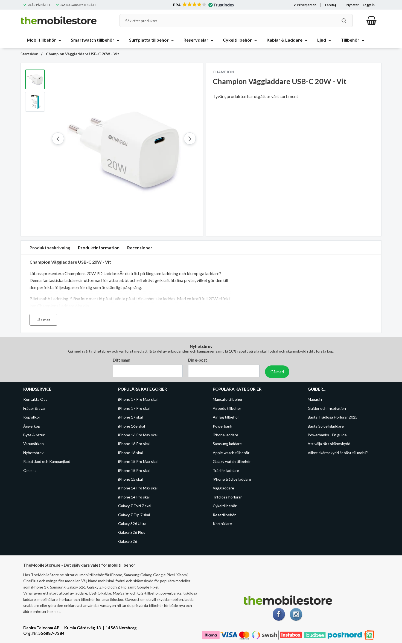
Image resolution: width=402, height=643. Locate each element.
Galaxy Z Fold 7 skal (134, 506)
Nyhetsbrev (33, 452)
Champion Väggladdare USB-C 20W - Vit (82, 53)
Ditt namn (121, 360)
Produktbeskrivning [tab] (50, 247)
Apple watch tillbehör (231, 452)
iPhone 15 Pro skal (134, 470)
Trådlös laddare (226, 470)
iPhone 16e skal (131, 426)
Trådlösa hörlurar (227, 497)
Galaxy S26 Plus (131, 532)
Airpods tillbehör (227, 408)
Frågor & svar (34, 408)
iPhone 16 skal (130, 452)
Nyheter (352, 5)
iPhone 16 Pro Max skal (138, 434)
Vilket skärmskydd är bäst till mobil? (338, 452)
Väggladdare (223, 488)
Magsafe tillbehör (228, 399)
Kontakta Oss (35, 399)
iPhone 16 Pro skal (134, 444)
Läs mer (43, 319)
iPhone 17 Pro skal (134, 408)
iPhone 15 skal (130, 479)
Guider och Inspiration (327, 408)
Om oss (29, 470)
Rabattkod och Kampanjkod (46, 461)
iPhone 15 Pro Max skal (138, 461)
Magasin (315, 399)
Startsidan (29, 53)
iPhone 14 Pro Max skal (138, 488)
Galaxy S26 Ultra (132, 523)
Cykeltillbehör (225, 506)
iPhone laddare (225, 434)
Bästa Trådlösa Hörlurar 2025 (332, 417)
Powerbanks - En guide (327, 434)
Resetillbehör (224, 514)
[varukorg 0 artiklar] (371, 20)
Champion (223, 72)
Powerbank (222, 426)
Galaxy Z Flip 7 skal (134, 514)
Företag (330, 5)
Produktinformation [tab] (99, 247)
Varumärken (33, 444)
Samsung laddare (227, 444)
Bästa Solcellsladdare (326, 426)
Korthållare (222, 523)
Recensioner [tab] (139, 247)
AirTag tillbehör (226, 417)
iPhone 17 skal (130, 417)
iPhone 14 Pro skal (134, 497)
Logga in (369, 5)
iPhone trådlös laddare (232, 479)
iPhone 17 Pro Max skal (138, 399)
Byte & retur (34, 434)
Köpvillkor (31, 417)
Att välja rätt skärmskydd (329, 444)
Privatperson (306, 5)
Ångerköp (31, 426)
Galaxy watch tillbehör (232, 461)
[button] (203, 5)
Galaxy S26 (127, 541)
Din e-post (197, 360)
